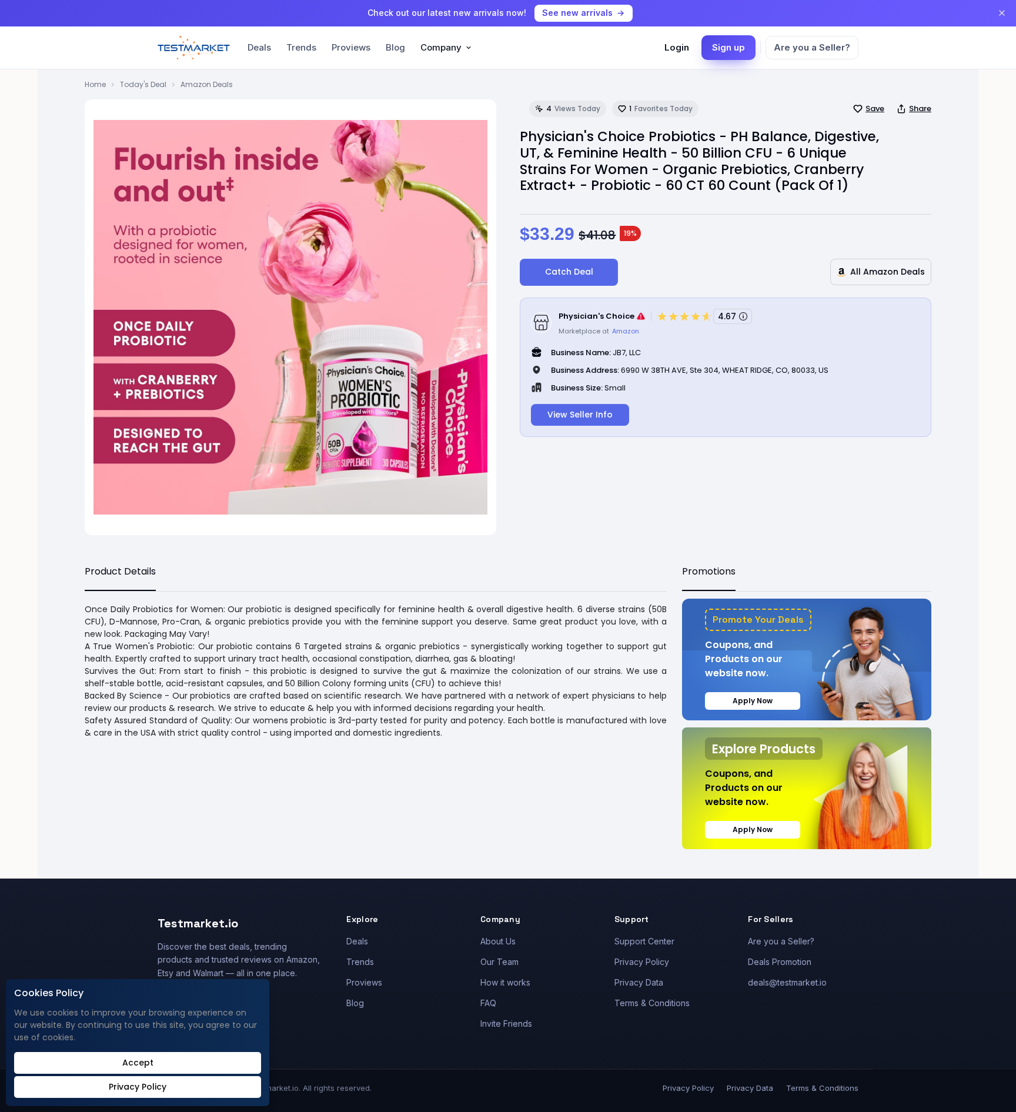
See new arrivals (577, 13)
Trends (301, 47)
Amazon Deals (207, 84)
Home (95, 84)
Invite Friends (506, 1023)
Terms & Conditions (652, 1003)
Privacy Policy (641, 962)
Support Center (644, 941)
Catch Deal (569, 272)
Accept (137, 1062)
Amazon (625, 331)
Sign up (728, 47)
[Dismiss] (1002, 13)
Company (441, 47)
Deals (259, 47)
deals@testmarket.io (787, 982)
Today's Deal (143, 84)
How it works (505, 982)
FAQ (488, 1003)
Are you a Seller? (812, 47)
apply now (753, 701)
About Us (498, 941)
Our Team (499, 962)
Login (676, 47)
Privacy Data (638, 982)
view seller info (580, 414)
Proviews (351, 47)
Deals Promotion (779, 962)
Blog (395, 47)
